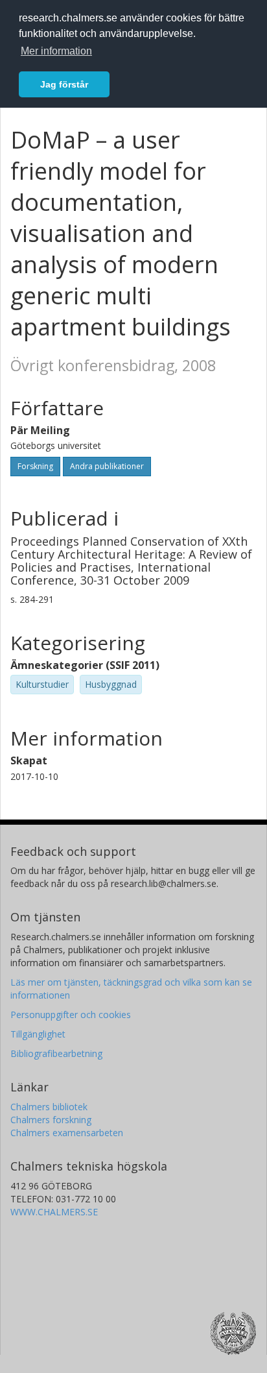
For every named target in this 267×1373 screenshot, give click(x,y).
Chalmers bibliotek (48, 1106)
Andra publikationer (107, 466)
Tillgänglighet (37, 1034)
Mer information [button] (56, 50)
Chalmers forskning (50, 1119)
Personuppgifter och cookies (70, 1014)
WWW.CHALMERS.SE (54, 1212)
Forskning (35, 466)
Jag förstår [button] (64, 84)
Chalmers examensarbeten (66, 1132)
